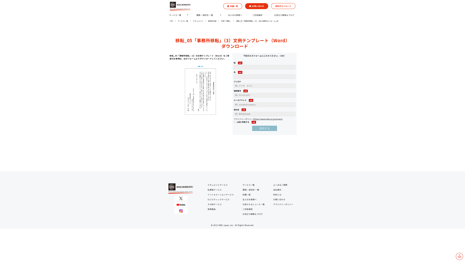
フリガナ (237, 81)
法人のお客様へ (235, 15)
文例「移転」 (226, 21)
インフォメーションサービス (221, 194)
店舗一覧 (234, 6)
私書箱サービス (215, 189)
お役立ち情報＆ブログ (284, 15)
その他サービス (215, 204)
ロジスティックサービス (219, 199)
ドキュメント (198, 21)
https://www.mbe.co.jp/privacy (268, 119)
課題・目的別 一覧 (204, 15)
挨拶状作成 (212, 21)
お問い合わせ (258, 6)
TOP (171, 21)
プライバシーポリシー (283, 204)
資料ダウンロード (283, 6)
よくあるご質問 (280, 184)
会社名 (236, 109)
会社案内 (277, 189)
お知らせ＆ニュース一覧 (254, 204)
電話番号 (237, 90)
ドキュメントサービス (218, 184)
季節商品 (212, 209)
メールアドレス (240, 100)
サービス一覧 (175, 15)
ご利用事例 (257, 15)
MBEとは (277, 194)
